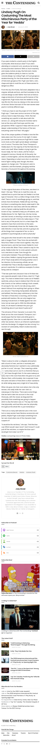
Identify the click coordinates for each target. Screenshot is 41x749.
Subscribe (6, 735)
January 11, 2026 (23, 27)
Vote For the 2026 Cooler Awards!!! (18, 691)
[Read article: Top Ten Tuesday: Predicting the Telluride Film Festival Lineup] (5, 678)
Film (8, 733)
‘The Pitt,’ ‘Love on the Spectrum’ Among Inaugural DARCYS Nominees (24, 669)
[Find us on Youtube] (7, 744)
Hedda (22, 472)
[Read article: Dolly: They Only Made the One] (5, 653)
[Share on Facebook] (7, 56)
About (14, 735)
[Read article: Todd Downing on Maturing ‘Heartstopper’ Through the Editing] (5, 645)
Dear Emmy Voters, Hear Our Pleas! (26, 700)
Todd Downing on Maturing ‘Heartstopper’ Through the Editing (22, 644)
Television (15, 733)
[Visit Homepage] (20, 2)
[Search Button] (39, 3)
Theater (23, 733)
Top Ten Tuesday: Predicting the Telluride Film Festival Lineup (24, 678)
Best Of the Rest (33, 733)
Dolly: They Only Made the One (21, 651)
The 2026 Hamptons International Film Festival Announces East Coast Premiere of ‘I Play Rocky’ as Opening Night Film (24, 660)
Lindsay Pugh (30, 472)
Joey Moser (11, 27)
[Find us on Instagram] (9, 744)
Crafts (8, 8)
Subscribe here (6, 593)
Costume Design (16, 8)
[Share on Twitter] (20, 56)
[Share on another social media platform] (33, 56)
